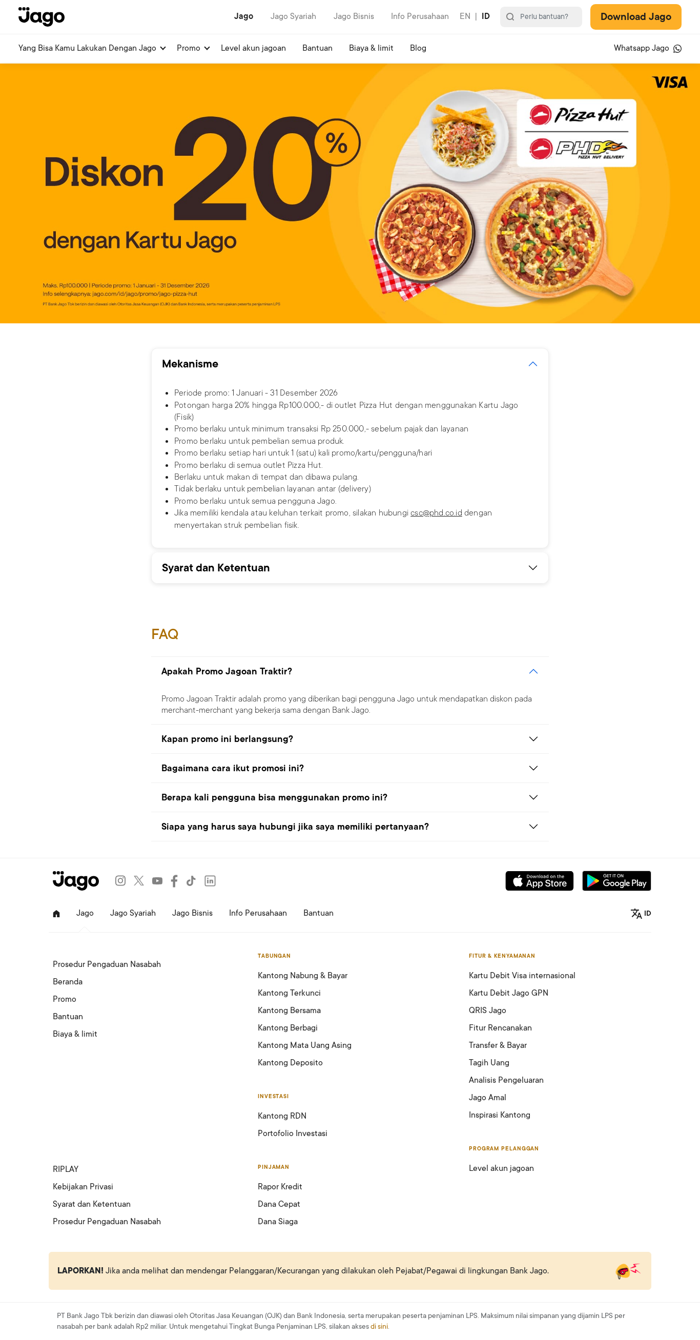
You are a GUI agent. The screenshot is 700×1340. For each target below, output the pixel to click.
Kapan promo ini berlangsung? (227, 739)
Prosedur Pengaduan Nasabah (107, 964)
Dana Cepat (279, 1204)
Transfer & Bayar (498, 1045)
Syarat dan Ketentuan (216, 568)
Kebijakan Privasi (83, 1186)
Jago (243, 16)
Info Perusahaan (420, 16)
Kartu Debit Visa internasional (522, 975)
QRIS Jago (487, 1010)
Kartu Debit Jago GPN (508, 993)
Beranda (68, 981)
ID (486, 16)
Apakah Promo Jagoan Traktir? (226, 671)
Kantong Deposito (290, 1062)
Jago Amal (487, 1097)
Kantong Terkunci (289, 993)
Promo (188, 48)
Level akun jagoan (253, 48)
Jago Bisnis (354, 16)
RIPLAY (65, 1169)
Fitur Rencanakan (500, 1028)
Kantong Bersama (289, 1010)
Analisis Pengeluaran (506, 1080)
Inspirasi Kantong (499, 1115)
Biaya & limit (371, 48)
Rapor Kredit (280, 1186)
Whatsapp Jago (642, 48)
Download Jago (636, 17)
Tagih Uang (489, 1062)
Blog (418, 48)
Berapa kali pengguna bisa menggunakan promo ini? (274, 797)
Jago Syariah (293, 16)
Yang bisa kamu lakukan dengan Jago (87, 48)
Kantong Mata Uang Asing (305, 1045)
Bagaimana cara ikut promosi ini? (232, 768)
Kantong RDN (282, 1116)
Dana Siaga (278, 1221)
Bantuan (317, 48)
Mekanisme (190, 364)
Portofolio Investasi (292, 1133)
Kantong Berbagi (288, 1028)
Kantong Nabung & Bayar (302, 975)
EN (465, 16)
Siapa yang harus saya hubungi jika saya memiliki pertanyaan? (295, 826)
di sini (379, 1326)
